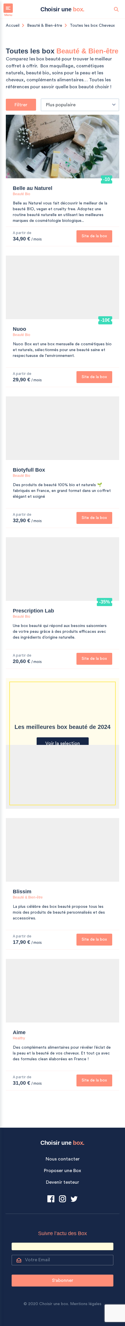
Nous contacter (63, 1159)
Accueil (12, 26)
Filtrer (21, 105)
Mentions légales (85, 1304)
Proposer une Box (62, 1170)
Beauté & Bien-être (44, 26)
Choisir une (62, 9)
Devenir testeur (62, 1182)
